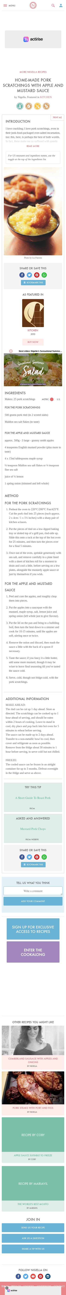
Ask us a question (33, 1238)
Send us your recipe (33, 1227)
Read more (33, 146)
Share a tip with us (33, 1248)
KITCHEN (46, 97)
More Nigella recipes (33, 72)
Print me (57, 117)
